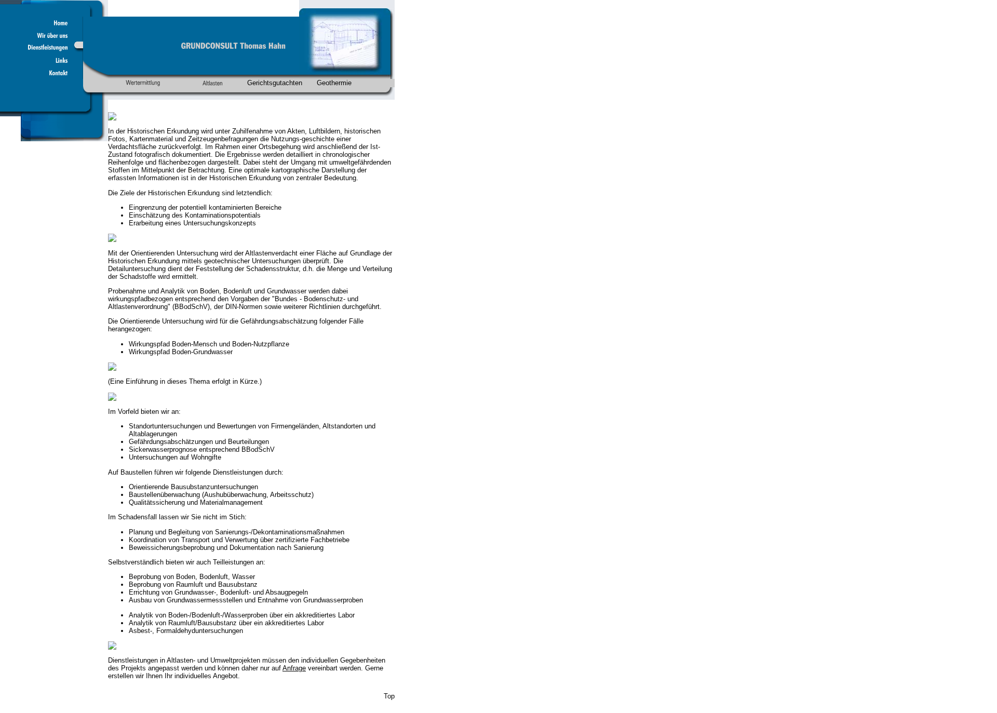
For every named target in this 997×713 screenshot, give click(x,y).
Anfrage (294, 668)
